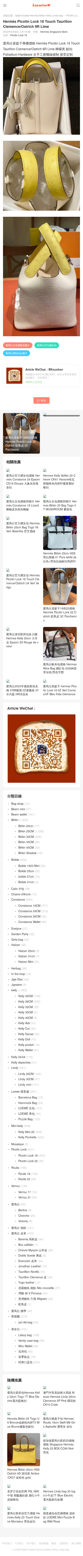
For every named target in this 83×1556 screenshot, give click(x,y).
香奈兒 (15, 1329)
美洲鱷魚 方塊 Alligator (32, 1299)
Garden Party (19, 934)
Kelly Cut (24, 1028)
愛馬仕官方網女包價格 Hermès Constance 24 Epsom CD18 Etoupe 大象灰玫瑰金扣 (23, 481)
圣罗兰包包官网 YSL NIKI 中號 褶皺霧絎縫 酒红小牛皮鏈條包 (23, 1524)
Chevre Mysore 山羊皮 (32, 1250)
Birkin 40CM (26, 847)
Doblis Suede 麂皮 (30, 1255)
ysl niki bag (25, 1322)
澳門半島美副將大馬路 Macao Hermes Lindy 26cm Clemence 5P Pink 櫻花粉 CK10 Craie (59, 1398)
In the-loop (18, 974)
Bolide (15, 860)
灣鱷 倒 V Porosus (30, 1293)
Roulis (15, 1168)
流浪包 (22, 1351)
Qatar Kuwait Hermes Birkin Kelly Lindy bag (39, 15)
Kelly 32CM (25, 1007)
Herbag (16, 968)
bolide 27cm (26, 876)
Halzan (15, 945)
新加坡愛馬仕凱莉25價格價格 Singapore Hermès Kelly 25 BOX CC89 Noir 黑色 (59, 1475)
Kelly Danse (25, 1034)
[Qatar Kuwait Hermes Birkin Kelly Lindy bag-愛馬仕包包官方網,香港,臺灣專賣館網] (41, 5)
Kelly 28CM (25, 1001)
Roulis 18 (24, 1174)
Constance (18, 899)
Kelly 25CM (25, 996)
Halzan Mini (25, 962)
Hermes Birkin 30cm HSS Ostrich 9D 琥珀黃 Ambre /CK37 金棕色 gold (23, 1502)
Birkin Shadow (27, 853)
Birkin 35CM (26, 842)
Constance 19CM (29, 905)
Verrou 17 (24, 1192)
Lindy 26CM (26, 1074)
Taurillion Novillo (28, 1272)
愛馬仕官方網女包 (46, 345)
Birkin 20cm (25, 826)
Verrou (15, 1186)
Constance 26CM (29, 916)
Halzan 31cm (26, 956)
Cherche (23, 1215)
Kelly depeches (21, 1062)
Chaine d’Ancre (21, 894)
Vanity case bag (28, 1340)
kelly (14, 990)
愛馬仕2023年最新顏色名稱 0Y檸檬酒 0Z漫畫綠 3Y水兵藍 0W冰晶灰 (22, 690)
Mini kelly (17, 1126)
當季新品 (24, 1357)
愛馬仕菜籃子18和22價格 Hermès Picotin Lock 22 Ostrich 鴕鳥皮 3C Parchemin (60, 614)
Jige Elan (17, 979)
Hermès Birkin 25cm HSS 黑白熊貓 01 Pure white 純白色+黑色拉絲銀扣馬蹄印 (59, 557)
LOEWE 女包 (26, 1108)
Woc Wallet (25, 1346)
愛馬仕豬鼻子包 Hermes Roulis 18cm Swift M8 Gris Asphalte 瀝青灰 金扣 (59, 1422)
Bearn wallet (19, 814)
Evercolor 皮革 (27, 1261)
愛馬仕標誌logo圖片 (16, 353)
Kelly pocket (26, 1045)
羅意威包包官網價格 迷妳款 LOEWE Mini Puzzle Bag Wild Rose (59, 1546)
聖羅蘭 (15, 1316)
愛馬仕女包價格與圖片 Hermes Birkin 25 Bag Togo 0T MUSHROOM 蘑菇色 (60, 505)
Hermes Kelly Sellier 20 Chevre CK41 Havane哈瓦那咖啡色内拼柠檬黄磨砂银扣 (59, 481)
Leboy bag (25, 1335)
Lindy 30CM (26, 1079)
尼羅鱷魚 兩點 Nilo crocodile (36, 1288)
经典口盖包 (25, 1362)
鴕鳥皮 (22, 1304)
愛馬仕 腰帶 (18, 1311)
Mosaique (17, 1144)
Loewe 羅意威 (20, 1091)
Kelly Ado (24, 1023)
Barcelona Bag (27, 1097)
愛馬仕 (15, 1204)
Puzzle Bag (25, 1119)
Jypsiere (16, 984)
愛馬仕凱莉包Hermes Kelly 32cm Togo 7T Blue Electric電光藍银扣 (23, 1396)
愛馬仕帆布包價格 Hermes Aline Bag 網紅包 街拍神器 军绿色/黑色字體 (60, 668)
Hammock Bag (27, 1103)
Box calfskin (25, 1245)
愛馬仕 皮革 (18, 1233)
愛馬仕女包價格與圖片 (18, 345)
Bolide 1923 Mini (28, 866)
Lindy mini (24, 1084)
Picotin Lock (73, 15)
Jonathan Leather (29, 1266)
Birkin (14, 820)
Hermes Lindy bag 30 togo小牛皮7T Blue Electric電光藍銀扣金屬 (59, 1524)
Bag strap (17, 803)
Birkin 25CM (26, 831)
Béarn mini (18, 809)
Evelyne (16, 928)
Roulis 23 (24, 1179)
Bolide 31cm (26, 882)
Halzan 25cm (26, 951)
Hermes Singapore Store (53, 31)
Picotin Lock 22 (28, 1161)
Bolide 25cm (26, 871)
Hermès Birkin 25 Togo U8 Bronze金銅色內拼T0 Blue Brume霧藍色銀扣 (23, 1451)
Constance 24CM (29, 911)
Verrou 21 (24, 1197)
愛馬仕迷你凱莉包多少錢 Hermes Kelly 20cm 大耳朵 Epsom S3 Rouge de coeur (22, 640)
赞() (41, 400)
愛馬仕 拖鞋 (18, 1228)
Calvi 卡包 (17, 889)
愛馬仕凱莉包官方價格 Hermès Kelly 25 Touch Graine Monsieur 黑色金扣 (23, 1546)
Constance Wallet (29, 922)
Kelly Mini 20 (26, 1132)
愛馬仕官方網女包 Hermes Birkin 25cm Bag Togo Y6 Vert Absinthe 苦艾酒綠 (23, 527)
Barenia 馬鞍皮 (27, 1239)
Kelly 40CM (25, 1018)
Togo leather (26, 1282)
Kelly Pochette (27, 1137)
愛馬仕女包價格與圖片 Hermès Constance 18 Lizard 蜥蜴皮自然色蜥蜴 (23, 505)
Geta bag (17, 939)
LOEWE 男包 (26, 1113)
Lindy (14, 1068)
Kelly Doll (24, 1039)
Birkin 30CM (26, 837)
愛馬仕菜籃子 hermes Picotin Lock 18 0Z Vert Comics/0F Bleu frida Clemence (60, 690)
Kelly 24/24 (18, 1057)
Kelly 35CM (25, 1012)
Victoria (23, 1221)
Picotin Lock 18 (18, 35)
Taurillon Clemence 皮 (32, 1277)
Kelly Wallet (25, 1050)
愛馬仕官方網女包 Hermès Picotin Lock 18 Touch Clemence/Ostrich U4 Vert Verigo (23, 581)
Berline (22, 1210)
